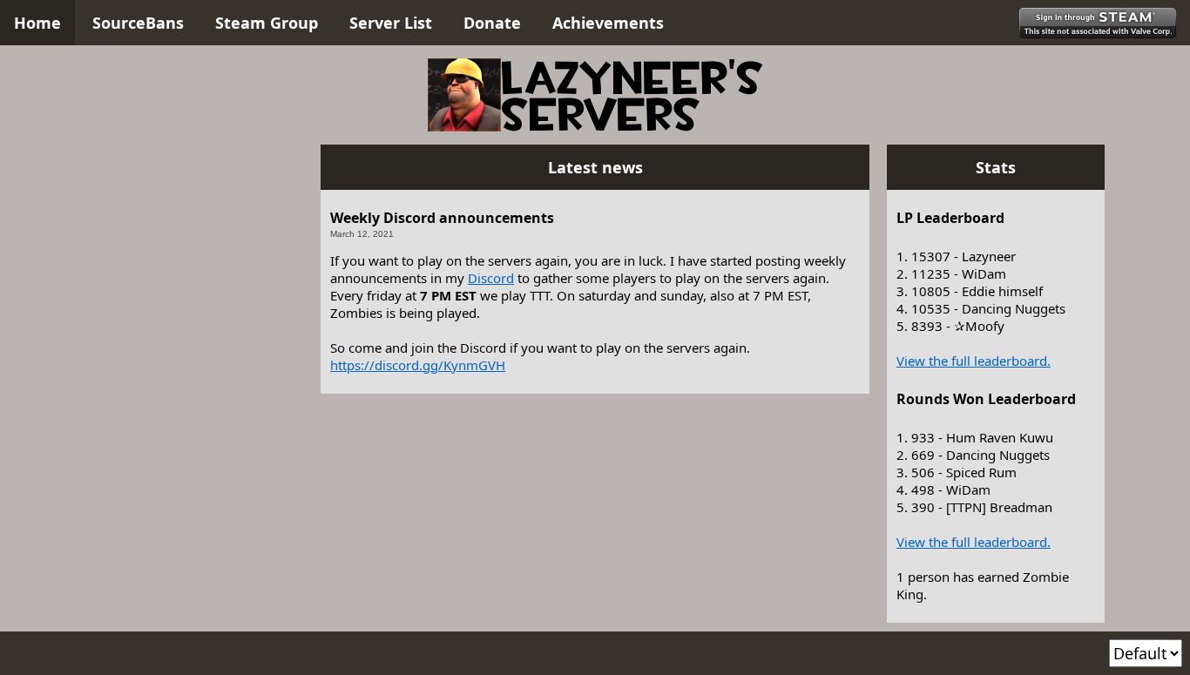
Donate (492, 22)
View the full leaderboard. (973, 360)
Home (37, 22)
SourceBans (138, 22)
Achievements (608, 22)
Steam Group (266, 22)
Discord (491, 278)
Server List (390, 22)
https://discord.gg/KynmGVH (417, 365)
